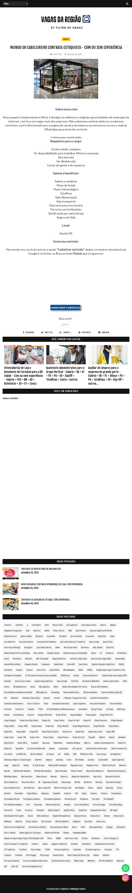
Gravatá (31, 715)
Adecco (103, 625)
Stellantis (96, 838)
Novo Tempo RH (44, 788)
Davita (6, 687)
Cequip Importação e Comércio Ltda (110, 670)
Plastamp (38, 804)
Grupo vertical (79, 737)
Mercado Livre (26, 776)
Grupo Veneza (63, 737)
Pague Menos (32, 793)
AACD (47, 625)
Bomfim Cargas (53, 653)
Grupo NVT (8, 732)
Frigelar (31, 709)
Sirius (49, 838)
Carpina (19, 670)
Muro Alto (97, 776)
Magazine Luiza (77, 765)
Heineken (122, 737)
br (101, 653)
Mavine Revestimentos (117, 771)
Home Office (22, 743)
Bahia (58, 647)
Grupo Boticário (106, 715)
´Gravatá (7, 625)
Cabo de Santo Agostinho (101, 659)
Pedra (84, 793)
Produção (40, 810)
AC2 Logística (72, 625)
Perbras (104, 793)
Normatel (88, 782)
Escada (57, 698)
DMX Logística (41, 692)
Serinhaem (121, 827)
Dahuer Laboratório (111, 681)
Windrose (91, 861)
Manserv (122, 765)
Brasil (6, 659)
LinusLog (59, 760)
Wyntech (120, 861)
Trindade (18, 855)
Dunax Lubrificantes (71, 692)
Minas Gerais (41, 776)
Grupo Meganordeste (81, 726)
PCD (76, 793)
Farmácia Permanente (99, 698)
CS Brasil (74, 681)
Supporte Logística (59, 844)
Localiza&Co (103, 760)
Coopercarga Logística (44, 681)
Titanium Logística (92, 849)
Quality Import (54, 810)
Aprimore (39, 636)
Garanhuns (83, 709)
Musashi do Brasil (112, 776)
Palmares (45, 793)
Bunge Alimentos (59, 659)
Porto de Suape (99, 804)
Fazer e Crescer (33, 703)
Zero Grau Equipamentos (32, 866)
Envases (47, 698)
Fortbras (7, 709)
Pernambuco (116, 793)
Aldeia (47, 630)
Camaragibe (120, 659)
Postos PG (8, 810)
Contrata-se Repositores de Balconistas (41, 569)
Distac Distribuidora (99, 687)
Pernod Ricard (70, 799)
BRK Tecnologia (42, 659)
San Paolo (88, 821)
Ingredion (19, 748)
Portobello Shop (115, 804)
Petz (28, 804)
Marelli (7, 771)
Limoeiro (38, 760)
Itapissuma (63, 748)
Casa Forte (41, 670)
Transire (7, 855)
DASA (125, 681)
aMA (70, 630)
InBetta (87, 743)
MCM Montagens (10, 776)
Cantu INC (71, 664)
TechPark (23, 849)
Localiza (91, 760)
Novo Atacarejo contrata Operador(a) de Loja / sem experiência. (52, 584)
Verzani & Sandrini (11, 861)
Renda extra (95, 816)
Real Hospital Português (14, 816)
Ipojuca (52, 748)
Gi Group (109, 709)
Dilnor (56, 687)
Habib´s (102, 737)
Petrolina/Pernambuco (13, 804)
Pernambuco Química (31, 799)
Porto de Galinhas (82, 804)
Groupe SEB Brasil (45, 715)
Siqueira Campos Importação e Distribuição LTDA (23, 838)
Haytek (111, 737)
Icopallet (34, 743)
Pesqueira (84, 799)
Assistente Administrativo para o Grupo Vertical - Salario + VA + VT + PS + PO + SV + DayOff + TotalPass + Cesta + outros (65, 373)
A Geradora (36, 625)
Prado (18, 810)
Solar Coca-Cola (71, 838)
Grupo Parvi (67, 732)
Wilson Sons (79, 861)
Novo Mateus (29, 788)
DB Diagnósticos (19, 687)
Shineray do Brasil (52, 833)
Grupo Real (80, 732)
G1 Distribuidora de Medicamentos (61, 709)
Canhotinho (58, 664)
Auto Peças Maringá (12, 647)
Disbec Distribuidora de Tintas (74, 687)
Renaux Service (80, 816)
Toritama (108, 849)
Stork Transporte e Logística (16, 844)
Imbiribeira (58, 743)
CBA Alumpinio (68, 670)
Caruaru (29, 670)
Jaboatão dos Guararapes (96, 748)
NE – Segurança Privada (48, 782)
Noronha (99, 782)
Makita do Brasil (108, 765)
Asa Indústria (9, 642)
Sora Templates (62, 889)
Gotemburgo (19, 715)
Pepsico (94, 793)
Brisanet (28, 659)
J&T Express (77, 748)
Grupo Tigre (9, 737)
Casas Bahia (54, 670)
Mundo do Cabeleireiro (81, 776)
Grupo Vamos (48, 737)
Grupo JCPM (23, 726)
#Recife (65, 324)
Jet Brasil (8, 754)
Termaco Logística (61, 849)
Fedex (46, 703)
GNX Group (121, 709)
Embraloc (14, 698)
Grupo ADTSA (61, 715)
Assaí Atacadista (26, 642)
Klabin (66, 754)
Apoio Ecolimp (26, 636)
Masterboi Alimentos (95, 771)
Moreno (54, 776)
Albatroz (37, 630)
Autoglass (28, 647)
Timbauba (77, 849)
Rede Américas (43, 816)
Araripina (62, 636)
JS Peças (50, 754)
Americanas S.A (10, 636)
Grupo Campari (10, 720)
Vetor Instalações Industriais (35, 861)
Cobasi (76, 675)
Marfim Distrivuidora (43, 771)
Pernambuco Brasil (11, 799)
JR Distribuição (36, 754)
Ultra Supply (31, 855)
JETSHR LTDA (21, 754)
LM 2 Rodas (79, 760)
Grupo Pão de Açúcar (50, 732)
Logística (16, 765)
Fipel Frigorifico (79, 703)
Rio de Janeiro (32, 821)
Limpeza (49, 760)
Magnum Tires (92, 765)
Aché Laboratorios (88, 625)
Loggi (6, 765)
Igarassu (46, 743)
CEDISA (89, 670)
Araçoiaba (51, 636)
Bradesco (109, 653)
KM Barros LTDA (86, 754)
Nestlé (77, 782)
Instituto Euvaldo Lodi (36, 748)
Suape (45, 844)
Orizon (119, 788)
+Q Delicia (19, 625)
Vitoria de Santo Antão (61, 861)
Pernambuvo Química (52, 799)
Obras (90, 788)
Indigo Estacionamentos (104, 743)
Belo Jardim (97, 647)
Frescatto (19, 709)
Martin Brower (61, 771)
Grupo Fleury (59, 720)
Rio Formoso (46, 821)
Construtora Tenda (23, 681)
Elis (5, 698)
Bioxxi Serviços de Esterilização (17, 653)
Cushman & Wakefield (90, 681)
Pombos (67, 804)
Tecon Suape (36, 849)
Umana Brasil (58, 855)
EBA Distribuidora (90, 692)
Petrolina (96, 799)
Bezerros (110, 647)
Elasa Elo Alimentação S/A (111, 692)
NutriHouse (79, 788)
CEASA (80, 670)
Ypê (5, 866)
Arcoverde (90, 636)
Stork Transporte (111, 838)
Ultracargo (44, 855)
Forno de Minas (116, 703)
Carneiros (8, 670)
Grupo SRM (110, 732)
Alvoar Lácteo (58, 630)
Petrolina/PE (108, 799)
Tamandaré (86, 844)
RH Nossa (7, 821)
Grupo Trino (34, 737)
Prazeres (29, 810)
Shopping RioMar (79, 833)
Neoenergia (66, 782)
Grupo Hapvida (116, 720)
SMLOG (58, 838)
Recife (66, 39)
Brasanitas (122, 653)
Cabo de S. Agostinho (78, 659)
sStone (85, 838)
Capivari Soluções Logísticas (103, 664)
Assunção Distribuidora (46, 642)
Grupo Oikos (21, 732)
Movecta (64, 776)
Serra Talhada (9, 833)
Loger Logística (118, 760)
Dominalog (55, 692)
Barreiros (85, 647)
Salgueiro (76, 821)
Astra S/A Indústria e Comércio (72, 642)
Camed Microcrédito (12, 664)
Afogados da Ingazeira (13, 630)
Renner (107, 816)
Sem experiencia (95, 827)
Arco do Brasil (76, 636)
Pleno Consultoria (53, 804)
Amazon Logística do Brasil (101, 630)
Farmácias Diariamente (13, 703)
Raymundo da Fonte (98, 810)
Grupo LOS (49, 726)
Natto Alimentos (11, 782)
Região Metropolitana (61, 816)
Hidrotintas (9, 743)
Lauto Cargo (101, 754)
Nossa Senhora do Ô (12, 788)
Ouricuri (7, 793)
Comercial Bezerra (90, 675)
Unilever (106, 855)
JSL (59, 754)
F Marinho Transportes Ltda (75, 698)
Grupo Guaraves (100, 720)
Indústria (8, 748)
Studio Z (35, 844)
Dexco (32, 687)
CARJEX (121, 664)
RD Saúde (114, 810)
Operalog (109, 788)
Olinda (99, 788)
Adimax (113, 625)
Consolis (7, 681)
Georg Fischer (96, 709)
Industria (122, 743)
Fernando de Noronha (60, 703)
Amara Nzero (81, 630)
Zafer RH (14, 866)
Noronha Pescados (113, 782)
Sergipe (109, 827)
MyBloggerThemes (78, 889)
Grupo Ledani (37, 726)
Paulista (67, 793)
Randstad (83, 810)
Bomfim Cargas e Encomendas (75, 653)
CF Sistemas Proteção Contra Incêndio (41, 675)
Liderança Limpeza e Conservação (17, 760)
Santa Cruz (100, 821)
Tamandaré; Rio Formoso (104, 844)
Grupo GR (86, 720)
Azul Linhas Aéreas (44, 647)
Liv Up (69, 760)
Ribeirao (18, 821)
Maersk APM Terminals (58, 765)
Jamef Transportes (119, 748)
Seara (74, 827)
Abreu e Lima (58, 625)
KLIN (74, 754)
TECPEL (47, 849)
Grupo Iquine (9, 726)
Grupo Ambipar (76, 715)
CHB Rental (65, 675)
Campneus (46, 664)
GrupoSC (92, 737)
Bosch (93, 653)
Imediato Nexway (73, 743)
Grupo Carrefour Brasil (29, 720)
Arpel (112, 636)
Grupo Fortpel (73, 720)
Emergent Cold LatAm (31, 698)
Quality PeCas (69, 810)
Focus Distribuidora (98, 703)
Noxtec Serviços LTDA (62, 788)
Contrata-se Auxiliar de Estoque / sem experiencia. (45, 599)
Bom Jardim (38, 653)
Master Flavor (76, 771)
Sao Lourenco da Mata (37, 827)
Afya (27, 630)
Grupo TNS (22, 737)
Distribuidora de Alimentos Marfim (18, 692)
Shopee (66, 833)
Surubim (74, 844)
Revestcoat (118, 816)
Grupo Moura (114, 726)
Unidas (96, 855)
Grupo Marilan (63, 726)
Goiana (6, 715)
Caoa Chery (83, 664)
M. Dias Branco (39, 765)
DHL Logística (44, 687)
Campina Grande (31, 664)
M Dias (26, 765)
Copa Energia (62, 681)
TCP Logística (9, 849)
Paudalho (56, 793)
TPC (117, 849)
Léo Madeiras (115, 754)
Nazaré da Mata (28, 782)
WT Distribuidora (106, 861)
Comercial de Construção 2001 (114, 675)
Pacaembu (19, 793)
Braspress (17, 659)
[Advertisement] (66, 282)
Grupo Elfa (46, 720)
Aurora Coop (94, 642)
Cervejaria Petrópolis (12, 675)
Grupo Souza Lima (95, 732)
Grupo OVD (34, 732)
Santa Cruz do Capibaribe (14, 827)
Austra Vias (108, 642)
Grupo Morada (99, 726)
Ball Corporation (70, 647)
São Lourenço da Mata (59, 827)
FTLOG (40, 709)
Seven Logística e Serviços (30, 833)
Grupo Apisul (91, 715)
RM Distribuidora (62, 821)
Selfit (83, 827)
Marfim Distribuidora (22, 771)
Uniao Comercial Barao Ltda (78, 855)
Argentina (102, 636)
